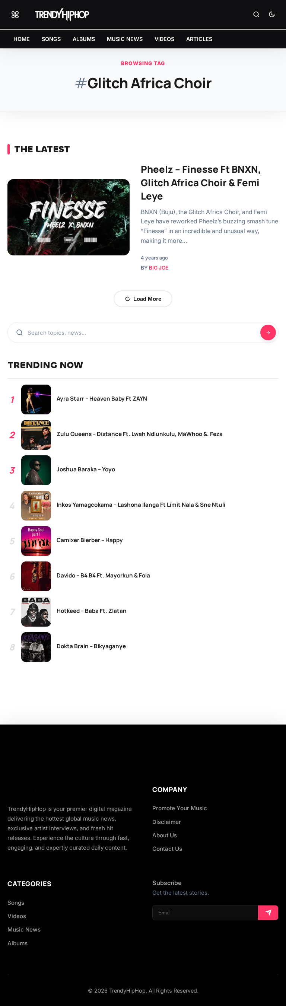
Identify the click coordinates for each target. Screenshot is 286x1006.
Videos (16, 916)
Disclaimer (166, 821)
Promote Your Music (179, 808)
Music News (24, 929)
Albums (17, 943)
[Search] (256, 15)
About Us (164, 835)
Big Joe (158, 268)
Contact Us (167, 848)
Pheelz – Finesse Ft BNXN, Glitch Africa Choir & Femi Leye (201, 183)
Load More (147, 299)
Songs (15, 902)
